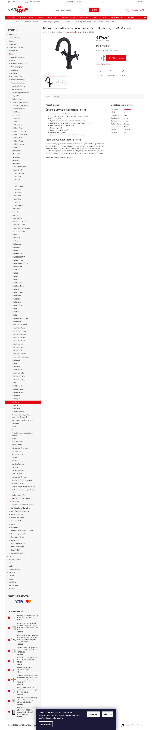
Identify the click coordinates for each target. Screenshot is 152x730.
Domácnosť (13, 44)
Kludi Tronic (16, 408)
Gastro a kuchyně (15, 38)
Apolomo (15, 402)
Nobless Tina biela (19, 131)
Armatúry (14, 70)
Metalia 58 (16, 163)
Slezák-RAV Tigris (18, 376)
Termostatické (17, 445)
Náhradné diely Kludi (19, 477)
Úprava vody (15, 540)
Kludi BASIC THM (18, 370)
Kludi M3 (15, 363)
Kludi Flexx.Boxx (18, 286)
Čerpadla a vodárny (18, 553)
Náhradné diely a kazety (20, 448)
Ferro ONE (16, 215)
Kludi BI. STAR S (18, 254)
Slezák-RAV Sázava (19, 334)
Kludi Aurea (16, 366)
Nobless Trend (17, 141)
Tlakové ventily (17, 441)
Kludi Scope (16, 405)
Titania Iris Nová (18, 186)
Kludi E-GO (16, 279)
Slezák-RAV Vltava (18, 328)
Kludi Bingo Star (18, 260)
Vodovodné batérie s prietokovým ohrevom (24, 491)
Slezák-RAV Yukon (18, 231)
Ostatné (15, 467)
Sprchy (14, 426)
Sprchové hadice (18, 470)
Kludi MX (15, 315)
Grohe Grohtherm (18, 109)
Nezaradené (13, 585)
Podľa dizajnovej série (20, 102)
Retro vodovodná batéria (21, 498)
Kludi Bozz (16, 250)
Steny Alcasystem (17, 547)
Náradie (11, 579)
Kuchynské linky (17, 550)
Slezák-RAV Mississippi (20, 357)
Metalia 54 (16, 151)
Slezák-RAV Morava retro (21, 228)
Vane (13, 60)
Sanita (11, 54)
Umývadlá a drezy (17, 537)
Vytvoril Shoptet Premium (135, 725)
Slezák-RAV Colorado (19, 221)
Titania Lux (16, 180)
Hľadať (94, 10)
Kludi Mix (15, 312)
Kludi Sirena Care (18, 412)
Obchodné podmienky (73, 2)
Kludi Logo (16, 289)
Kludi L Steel (16, 296)
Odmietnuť (93, 714)
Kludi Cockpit (17, 267)
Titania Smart (17, 199)
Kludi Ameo (16, 247)
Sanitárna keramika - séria (20, 508)
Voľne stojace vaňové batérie (22, 420)
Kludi (14, 383)
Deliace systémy (17, 514)
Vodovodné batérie (18, 83)
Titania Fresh (17, 192)
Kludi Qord (16, 399)
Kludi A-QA (16, 234)
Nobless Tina (17, 128)
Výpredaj (12, 588)
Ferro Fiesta (16, 212)
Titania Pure (16, 176)
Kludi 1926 (16, 237)
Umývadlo (15, 96)
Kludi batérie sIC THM (20, 263)
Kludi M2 (15, 308)
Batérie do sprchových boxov (22, 505)
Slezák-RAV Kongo (18, 379)
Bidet (14, 438)
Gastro (14, 457)
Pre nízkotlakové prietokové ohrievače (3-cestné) (22, 416)
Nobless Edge (17, 122)
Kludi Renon (16, 112)
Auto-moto (13, 34)
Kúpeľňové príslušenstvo (20, 511)
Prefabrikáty (16, 451)
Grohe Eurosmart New (20, 105)
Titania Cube (17, 202)
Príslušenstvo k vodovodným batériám (22, 434)
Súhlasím (108, 714)
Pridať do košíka (118, 58)
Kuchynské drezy (17, 518)
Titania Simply (17, 170)
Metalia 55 (16, 154)
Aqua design (16, 118)
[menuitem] (11, 17)
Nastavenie (46, 724)
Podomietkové (17, 99)
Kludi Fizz (15, 276)
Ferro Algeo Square (19, 167)
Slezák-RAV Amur (18, 347)
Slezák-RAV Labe (18, 373)
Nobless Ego (17, 147)
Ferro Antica (16, 208)
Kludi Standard (17, 218)
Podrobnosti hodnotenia (72, 32)
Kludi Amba (16, 241)
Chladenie (12, 563)
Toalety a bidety (17, 521)
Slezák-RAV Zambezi (19, 325)
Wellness (14, 527)
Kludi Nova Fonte (18, 321)
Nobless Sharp (17, 125)
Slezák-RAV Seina (18, 225)
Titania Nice (16, 196)
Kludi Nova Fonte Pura (20, 318)
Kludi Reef (16, 360)
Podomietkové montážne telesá (23, 487)
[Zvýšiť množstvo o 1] (104, 56)
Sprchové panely (18, 464)
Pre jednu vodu (17, 454)
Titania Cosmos (18, 173)
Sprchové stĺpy (17, 461)
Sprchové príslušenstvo (20, 93)
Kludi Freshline (17, 283)
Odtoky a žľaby (16, 76)
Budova (11, 566)
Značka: (88, 32)
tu (62, 718)
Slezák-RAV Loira (18, 344)
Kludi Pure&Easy (18, 386)
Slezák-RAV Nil (17, 350)
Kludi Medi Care (18, 305)
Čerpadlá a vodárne (18, 80)
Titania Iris (16, 183)
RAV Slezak (16, 115)
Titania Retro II (17, 205)
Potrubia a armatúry (18, 57)
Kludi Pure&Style (18, 392)
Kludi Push (16, 396)
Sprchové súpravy (18, 86)
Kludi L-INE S (16, 302)
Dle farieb (15, 501)
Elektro (11, 576)
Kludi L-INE (16, 299)
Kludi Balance (17, 244)
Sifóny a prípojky (17, 67)
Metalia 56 (16, 157)
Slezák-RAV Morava (19, 354)
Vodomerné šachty (18, 543)
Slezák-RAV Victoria (19, 331)
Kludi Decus (16, 270)
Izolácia (14, 73)
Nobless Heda (17, 138)
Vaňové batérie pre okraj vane (23, 480)
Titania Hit (16, 189)
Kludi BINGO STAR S (19, 257)
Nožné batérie (17, 474)
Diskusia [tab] (57, 97)
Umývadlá (15, 423)
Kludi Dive (15, 273)
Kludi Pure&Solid (18, 389)
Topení (11, 41)
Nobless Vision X (18, 144)
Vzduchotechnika (15, 559)
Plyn (10, 556)
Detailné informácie (103, 64)
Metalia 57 (16, 160)
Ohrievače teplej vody (19, 63)
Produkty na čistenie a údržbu (22, 530)
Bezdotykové (17, 89)
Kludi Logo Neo (17, 292)
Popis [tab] (48, 97)
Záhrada (12, 572)
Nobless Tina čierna (19, 134)
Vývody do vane (17, 483)
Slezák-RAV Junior (18, 337)
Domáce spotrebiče (16, 47)
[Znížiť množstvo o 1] (104, 59)
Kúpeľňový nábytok (18, 534)
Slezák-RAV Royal (18, 341)
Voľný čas (12, 582)
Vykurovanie (13, 51)
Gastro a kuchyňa (15, 569)
